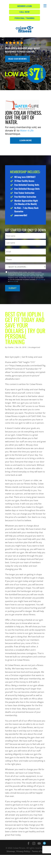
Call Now (24, 12)
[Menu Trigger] (45, 5)
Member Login (24, 6)
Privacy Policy (40, 279)
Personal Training (24, 18)
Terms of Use (13, 281)
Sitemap (11, 851)
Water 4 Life (27, 130)
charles (11, 347)
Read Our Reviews (17, 59)
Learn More (25, 140)
